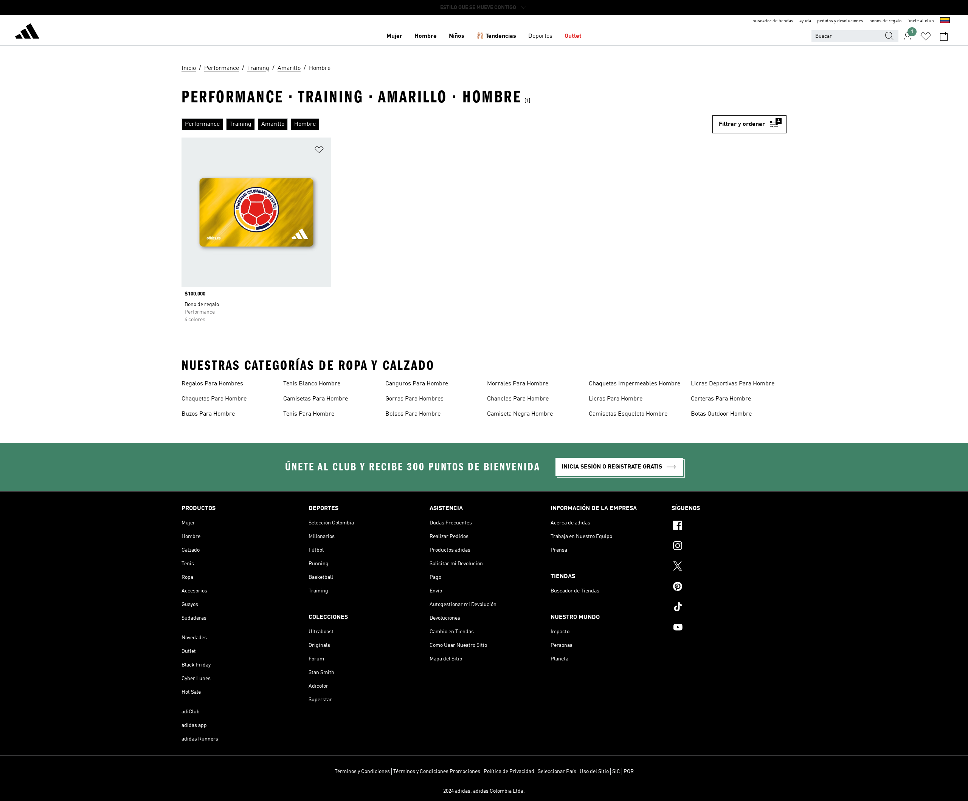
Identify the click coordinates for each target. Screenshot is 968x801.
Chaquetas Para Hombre (214, 399)
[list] (447, 124)
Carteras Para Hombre (721, 399)
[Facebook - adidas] (729, 526)
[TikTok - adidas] (729, 608)
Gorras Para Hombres (414, 399)
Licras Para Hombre (615, 399)
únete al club (921, 21)
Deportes (540, 36)
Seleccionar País (557, 771)
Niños (456, 36)
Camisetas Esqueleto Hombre (628, 414)
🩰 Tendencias (496, 36)
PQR (629, 771)
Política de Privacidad (509, 771)
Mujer (394, 36)
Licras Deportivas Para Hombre (732, 384)
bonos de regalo (885, 21)
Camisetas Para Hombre (315, 399)
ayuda (805, 21)
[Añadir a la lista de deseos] (319, 151)
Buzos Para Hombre (208, 414)
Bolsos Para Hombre (413, 414)
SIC (616, 771)
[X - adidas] (729, 567)
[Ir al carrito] (944, 36)
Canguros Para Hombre (416, 384)
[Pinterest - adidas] (729, 587)
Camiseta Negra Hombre (520, 414)
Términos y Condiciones (362, 771)
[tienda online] (27, 32)
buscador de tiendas (772, 21)
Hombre (425, 36)
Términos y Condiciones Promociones (436, 771)
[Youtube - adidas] (729, 628)
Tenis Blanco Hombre (311, 384)
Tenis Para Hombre (308, 414)
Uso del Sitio (594, 771)
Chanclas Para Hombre (518, 399)
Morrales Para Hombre (517, 384)
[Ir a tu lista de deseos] (926, 36)
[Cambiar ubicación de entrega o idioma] (945, 21)
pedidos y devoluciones (840, 21)
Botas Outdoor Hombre (721, 414)
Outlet (573, 36)
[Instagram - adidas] (729, 547)
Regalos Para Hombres (212, 384)
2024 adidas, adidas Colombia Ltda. (484, 791)
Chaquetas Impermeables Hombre (634, 384)
